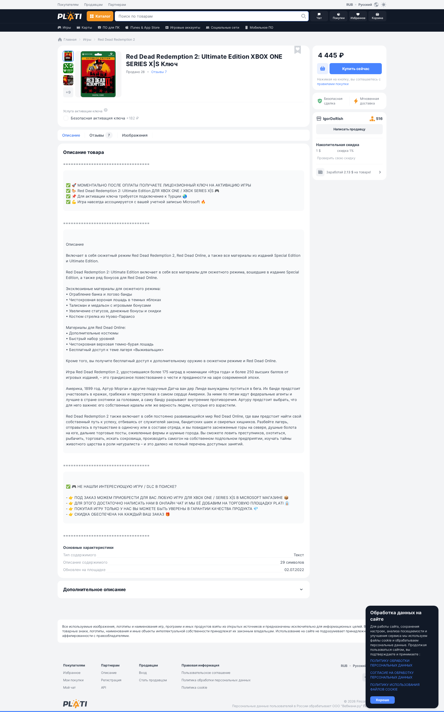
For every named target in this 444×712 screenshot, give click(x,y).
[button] (303, 16)
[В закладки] (297, 50)
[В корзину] (322, 68)
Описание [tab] (71, 135)
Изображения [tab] (135, 135)
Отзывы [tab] (99, 135)
